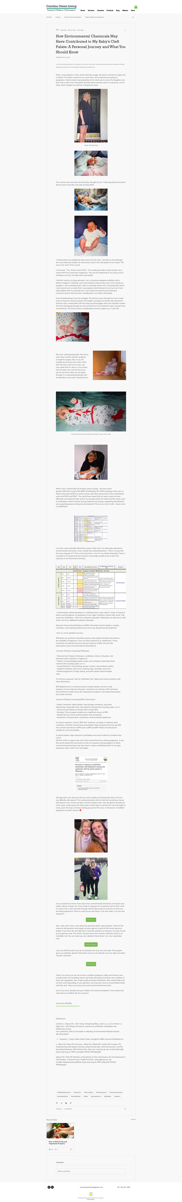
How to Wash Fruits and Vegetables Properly (58, 1143)
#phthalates (107, 1096)
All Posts (49, 17)
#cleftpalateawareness (64, 1092)
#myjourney (77, 1092)
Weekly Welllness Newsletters (94, 17)
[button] (135, 7)
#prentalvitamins (96, 1096)
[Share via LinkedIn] (66, 1103)
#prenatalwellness (62, 1096)
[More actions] (125, 30)
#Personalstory (88, 1092)
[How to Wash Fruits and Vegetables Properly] (60, 1130)
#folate (86, 1096)
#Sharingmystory (101, 1092)
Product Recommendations (72, 17)
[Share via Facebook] (57, 1103)
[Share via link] (71, 1103)
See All (133, 1119)
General (58, 17)
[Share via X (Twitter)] (61, 1103)
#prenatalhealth (76, 1096)
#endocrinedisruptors (116, 1092)
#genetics (117, 1096)
